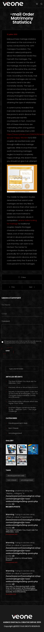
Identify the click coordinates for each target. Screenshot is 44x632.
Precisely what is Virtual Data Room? (23, 387)
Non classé (13, 428)
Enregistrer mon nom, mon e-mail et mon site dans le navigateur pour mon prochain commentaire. (22, 342)
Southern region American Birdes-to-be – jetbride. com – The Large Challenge (22, 409)
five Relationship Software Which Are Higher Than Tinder (23, 402)
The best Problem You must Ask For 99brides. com (22, 382)
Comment (6, 321)
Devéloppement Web (18, 423)
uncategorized (15, 433)
